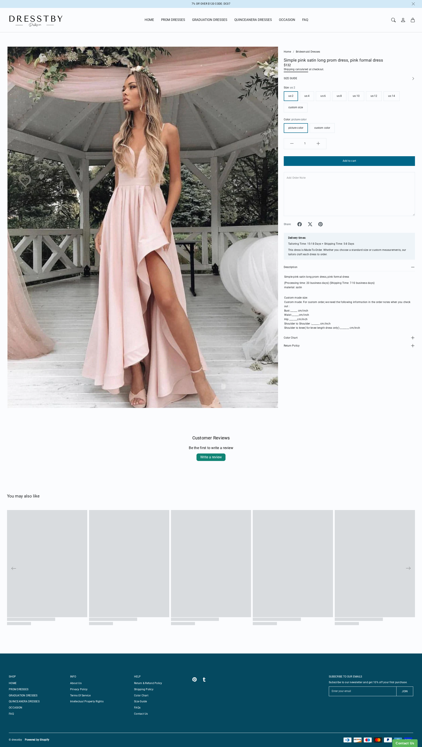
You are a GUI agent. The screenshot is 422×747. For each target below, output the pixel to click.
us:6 (323, 95)
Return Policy (292, 345)
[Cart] (413, 20)
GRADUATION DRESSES (209, 20)
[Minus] (292, 143)
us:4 (306, 95)
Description (290, 267)
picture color (295, 127)
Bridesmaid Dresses (308, 51)
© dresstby (15, 739)
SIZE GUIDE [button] (290, 78)
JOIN (405, 691)
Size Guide (140, 701)
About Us (76, 683)
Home (287, 51)
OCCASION (287, 20)
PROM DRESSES (173, 20)
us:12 (374, 95)
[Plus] (318, 143)
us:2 (290, 95)
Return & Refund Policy (148, 683)
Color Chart (291, 337)
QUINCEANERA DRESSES (253, 20)
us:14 (391, 95)
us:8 (339, 95)
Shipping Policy (143, 689)
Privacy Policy (79, 689)
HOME (149, 20)
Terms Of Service (80, 695)
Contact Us (141, 713)
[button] (299, 224)
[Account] (403, 20)
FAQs (137, 707)
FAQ (305, 20)
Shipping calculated (296, 69)
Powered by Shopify (37, 739)
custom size (295, 107)
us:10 (356, 95)
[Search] (393, 20)
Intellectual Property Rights (87, 701)
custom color (322, 127)
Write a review (211, 457)
